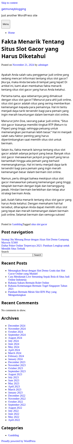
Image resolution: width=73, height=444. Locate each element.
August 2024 (15, 337)
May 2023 (13, 383)
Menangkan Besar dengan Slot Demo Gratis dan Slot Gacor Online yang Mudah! (36, 272)
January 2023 (15, 392)
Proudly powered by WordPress (18, 441)
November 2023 (17, 365)
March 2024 (14, 353)
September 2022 (17, 404)
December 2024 (16, 325)
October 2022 (15, 401)
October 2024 (15, 331)
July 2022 (13, 410)
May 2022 (13, 416)
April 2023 (14, 386)
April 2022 (14, 419)
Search (5, 251)
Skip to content (9, 2)
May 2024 (13, 347)
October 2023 (15, 368)
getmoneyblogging (13, 9)
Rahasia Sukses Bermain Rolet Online (28, 282)
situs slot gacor (39, 224)
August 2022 (15, 407)
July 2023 (13, 377)
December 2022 (16, 395)
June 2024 (13, 343)
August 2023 (15, 374)
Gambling (17, 224)
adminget (43, 64)
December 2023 (16, 362)
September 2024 (17, 334)
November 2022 (17, 398)
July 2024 (13, 340)
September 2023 (17, 371)
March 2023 (14, 389)
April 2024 (14, 350)
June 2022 (13, 413)
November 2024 (17, 328)
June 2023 (13, 380)
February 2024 (16, 356)
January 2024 (15, 359)
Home (11, 32)
